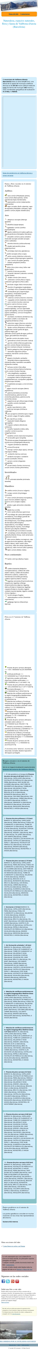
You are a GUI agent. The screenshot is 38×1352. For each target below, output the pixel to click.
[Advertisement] (19, 51)
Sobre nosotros (25, 1345)
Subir (18, 1345)
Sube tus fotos (5, 1302)
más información (16, 1313)
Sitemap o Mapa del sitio (24, 1269)
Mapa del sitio (13, 14)
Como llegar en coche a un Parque (14, 1246)
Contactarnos (25, 14)
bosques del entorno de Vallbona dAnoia (18, 769)
